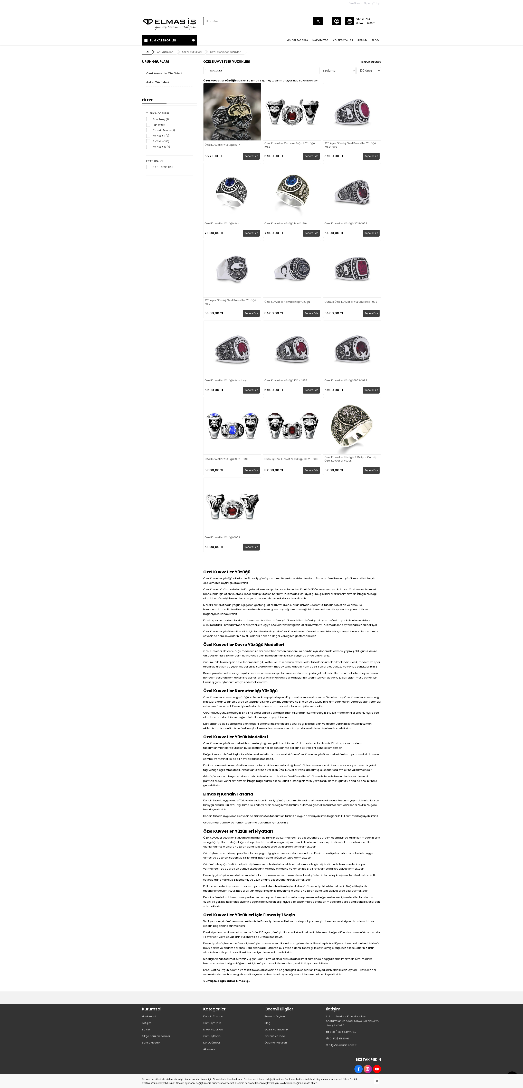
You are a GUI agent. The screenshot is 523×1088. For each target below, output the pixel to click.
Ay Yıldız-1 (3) (161, 136)
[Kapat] (377, 1081)
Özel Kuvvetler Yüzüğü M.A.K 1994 (286, 223)
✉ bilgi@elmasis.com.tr (341, 1045)
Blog (267, 1023)
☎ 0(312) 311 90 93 (338, 1038)
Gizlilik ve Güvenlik (276, 1029)
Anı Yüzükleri (165, 52)
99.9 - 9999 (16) (163, 167)
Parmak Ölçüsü (275, 1016)
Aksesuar (209, 1049)
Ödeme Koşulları (276, 1043)
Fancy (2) (159, 125)
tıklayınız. (282, 822)
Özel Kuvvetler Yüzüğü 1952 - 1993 (226, 459)
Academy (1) (161, 119)
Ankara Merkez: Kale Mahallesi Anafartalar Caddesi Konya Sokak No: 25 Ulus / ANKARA (353, 1021)
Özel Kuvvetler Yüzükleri (225, 52)
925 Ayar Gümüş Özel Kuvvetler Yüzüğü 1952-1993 (350, 145)
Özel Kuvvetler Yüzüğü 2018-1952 (345, 223)
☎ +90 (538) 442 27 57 (341, 1032)
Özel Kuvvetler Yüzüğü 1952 (222, 537)
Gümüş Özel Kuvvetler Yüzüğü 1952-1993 (350, 302)
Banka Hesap (151, 1043)
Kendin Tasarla (213, 1016)
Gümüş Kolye (212, 1036)
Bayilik (146, 1029)
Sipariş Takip (372, 3)
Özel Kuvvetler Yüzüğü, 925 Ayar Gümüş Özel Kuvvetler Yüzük (350, 459)
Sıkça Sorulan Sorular (156, 1036)
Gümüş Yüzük (212, 1023)
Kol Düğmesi (211, 1043)
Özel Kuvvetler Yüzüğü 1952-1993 (345, 380)
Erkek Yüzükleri (213, 1029)
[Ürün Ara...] (318, 21)
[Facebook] (358, 1069)
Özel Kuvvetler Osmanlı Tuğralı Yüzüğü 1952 (289, 145)
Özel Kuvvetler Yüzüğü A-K (222, 223)
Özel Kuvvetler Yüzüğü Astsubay (226, 380)
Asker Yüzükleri (192, 52)
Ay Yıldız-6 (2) (161, 147)
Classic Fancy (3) (164, 130)
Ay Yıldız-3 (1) (161, 141)
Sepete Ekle (251, 156)
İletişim (146, 1023)
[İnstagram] (368, 1069)
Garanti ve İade (275, 1036)
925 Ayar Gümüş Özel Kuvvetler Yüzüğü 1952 (230, 302)
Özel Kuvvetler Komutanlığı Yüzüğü (287, 302)
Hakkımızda (150, 1016)
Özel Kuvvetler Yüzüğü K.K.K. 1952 (285, 380)
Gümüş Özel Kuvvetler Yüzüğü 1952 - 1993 (291, 459)
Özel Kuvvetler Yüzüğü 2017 (222, 145)
